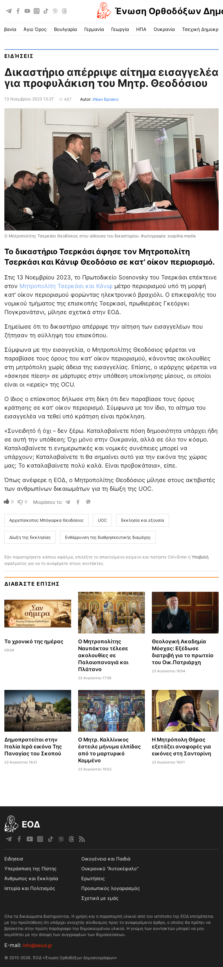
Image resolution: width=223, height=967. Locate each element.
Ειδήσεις (18, 56)
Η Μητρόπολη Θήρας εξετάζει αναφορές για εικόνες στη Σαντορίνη (181, 747)
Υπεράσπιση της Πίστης (30, 868)
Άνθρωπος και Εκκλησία (31, 878)
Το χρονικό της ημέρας (33, 641)
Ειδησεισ (13, 859)
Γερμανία (94, 29)
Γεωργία (120, 29)
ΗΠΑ (141, 29)
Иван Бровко (105, 99)
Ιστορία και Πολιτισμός (29, 888)
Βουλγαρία (65, 29)
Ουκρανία (164, 29)
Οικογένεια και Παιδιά (105, 859)
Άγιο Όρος (35, 29)
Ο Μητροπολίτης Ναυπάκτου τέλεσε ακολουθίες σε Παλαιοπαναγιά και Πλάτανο (103, 655)
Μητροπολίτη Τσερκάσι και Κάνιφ (66, 286)
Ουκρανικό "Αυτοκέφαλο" (110, 868)
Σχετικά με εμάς (99, 898)
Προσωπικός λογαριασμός (110, 888)
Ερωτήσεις (93, 878)
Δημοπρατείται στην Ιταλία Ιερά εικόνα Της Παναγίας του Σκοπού (33, 747)
